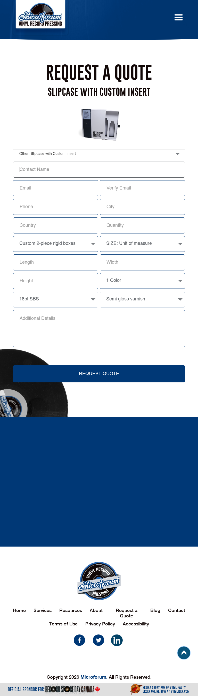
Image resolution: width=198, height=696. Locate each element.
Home (19, 610)
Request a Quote (126, 613)
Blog (155, 610)
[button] (168, 17)
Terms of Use (63, 623)
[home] (82, 17)
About (96, 610)
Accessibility (136, 623)
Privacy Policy (100, 623)
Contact (176, 610)
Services (43, 610)
